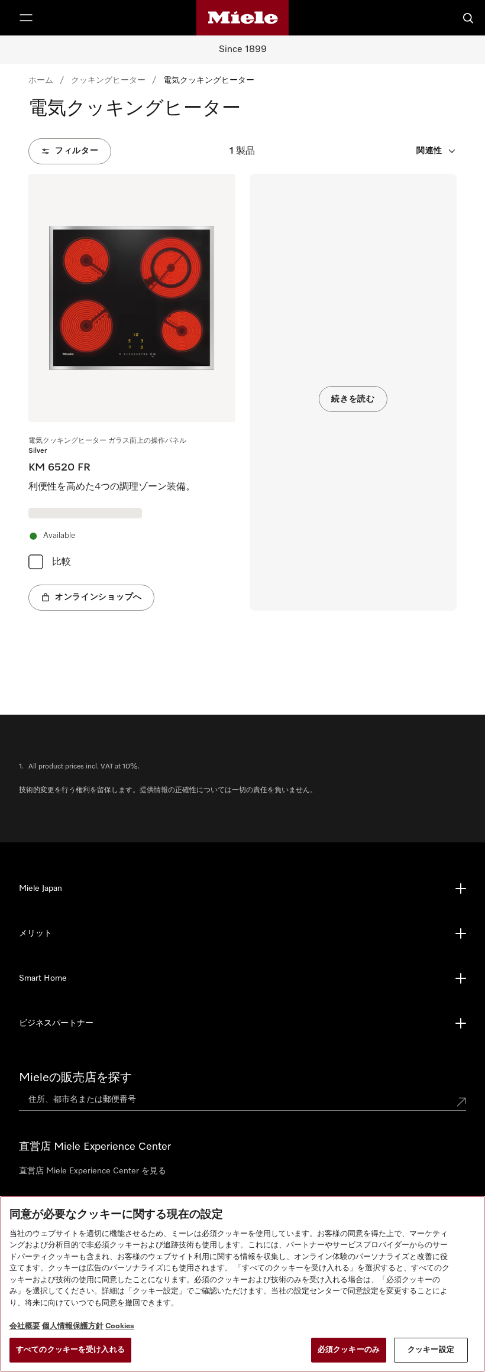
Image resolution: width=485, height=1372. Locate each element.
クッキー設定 (431, 1350)
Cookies (119, 1326)
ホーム (40, 80)
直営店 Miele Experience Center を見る (92, 1171)
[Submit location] (461, 1102)
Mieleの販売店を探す (75, 1078)
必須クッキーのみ (349, 1350)
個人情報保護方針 (73, 1326)
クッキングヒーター (108, 80)
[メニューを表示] (26, 18)
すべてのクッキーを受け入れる (70, 1350)
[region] (242, 1284)
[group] (131, 392)
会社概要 (24, 1326)
